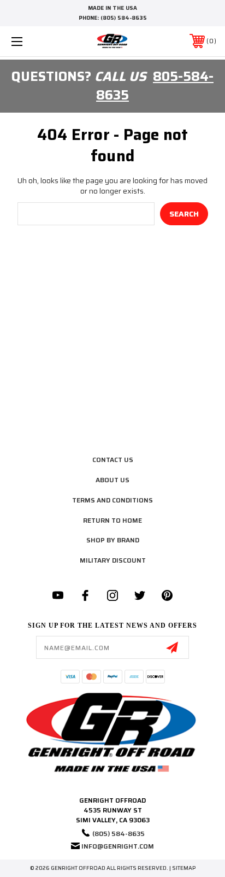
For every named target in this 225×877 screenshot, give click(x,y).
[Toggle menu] (31, 41)
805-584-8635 (155, 86)
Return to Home (112, 520)
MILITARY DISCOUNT (113, 560)
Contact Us (112, 459)
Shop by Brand (112, 540)
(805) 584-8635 (123, 18)
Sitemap (184, 868)
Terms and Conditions (112, 500)
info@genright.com (117, 846)
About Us (112, 480)
